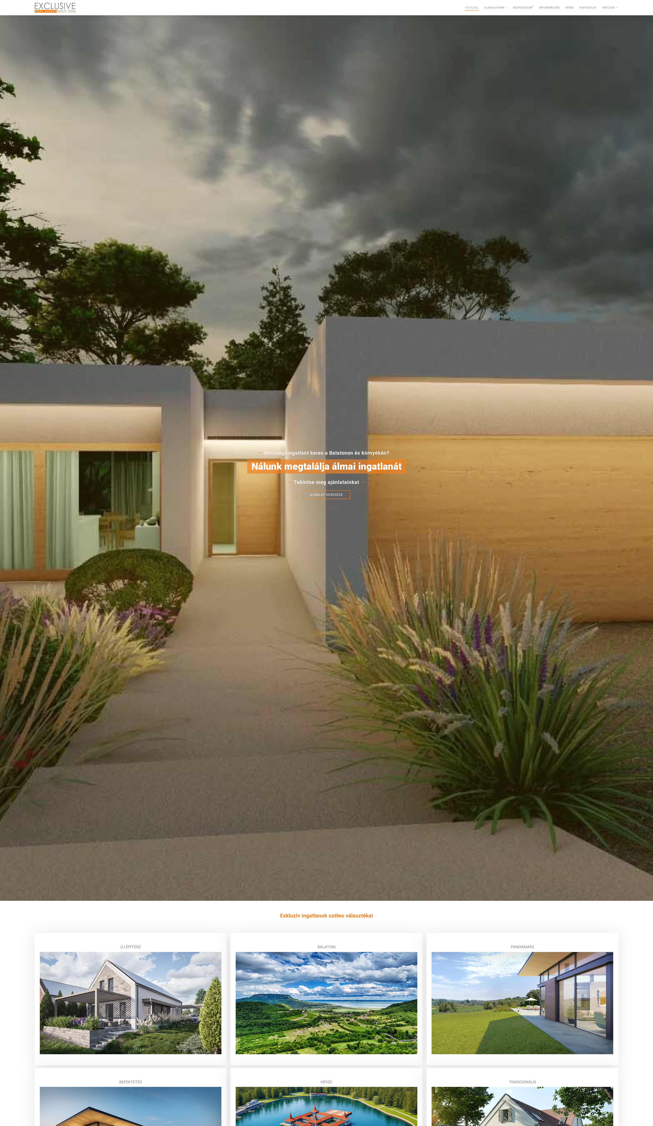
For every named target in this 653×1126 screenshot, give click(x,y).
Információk (549, 8)
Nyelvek (608, 8)
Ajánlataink (494, 8)
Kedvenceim (523, 8)
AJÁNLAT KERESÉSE (326, 494)
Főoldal (472, 8)
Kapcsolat (588, 8)
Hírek (569, 8)
